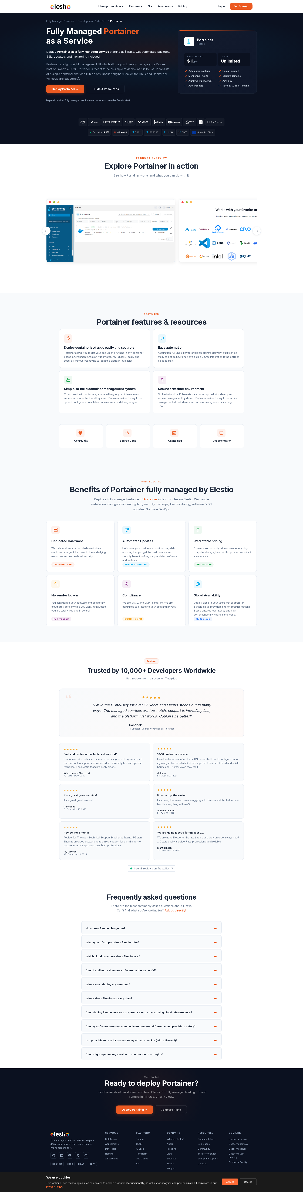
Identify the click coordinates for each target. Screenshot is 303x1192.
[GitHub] (53, 1155)
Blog (169, 1153)
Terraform (141, 1153)
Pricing (182, 6)
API (138, 1163)
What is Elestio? (175, 1139)
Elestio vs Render (238, 1148)
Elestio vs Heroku (238, 1139)
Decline (248, 1181)
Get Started (241, 6)
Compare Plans (171, 1109)
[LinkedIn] (62, 1155)
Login (221, 6)
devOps (101, 21)
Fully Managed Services (60, 21)
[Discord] (86, 1155)
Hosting (109, 1153)
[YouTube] (70, 1155)
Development (85, 21)
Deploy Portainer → (65, 89)
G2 (120, 132)
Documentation (206, 1139)
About (170, 1143)
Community (204, 1148)
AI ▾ (150, 6)
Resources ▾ (165, 6)
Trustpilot (101, 132)
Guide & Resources (106, 89)
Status (170, 1163)
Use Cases (142, 1158)
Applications (112, 1143)
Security (171, 1158)
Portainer (150, 499)
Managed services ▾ (110, 6)
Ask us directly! (175, 910)
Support (171, 1168)
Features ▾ (135, 6)
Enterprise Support (208, 1158)
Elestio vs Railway (238, 1143)
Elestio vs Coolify (238, 1162)
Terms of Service (207, 1153)
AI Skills (140, 1148)
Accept (230, 1181)
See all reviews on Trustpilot (151, 868)
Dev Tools (110, 1148)
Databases (111, 1139)
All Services (111, 1158)
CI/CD (139, 1143)
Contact (202, 1163)
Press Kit (171, 1148)
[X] (78, 1155)
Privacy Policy (54, 1186)
